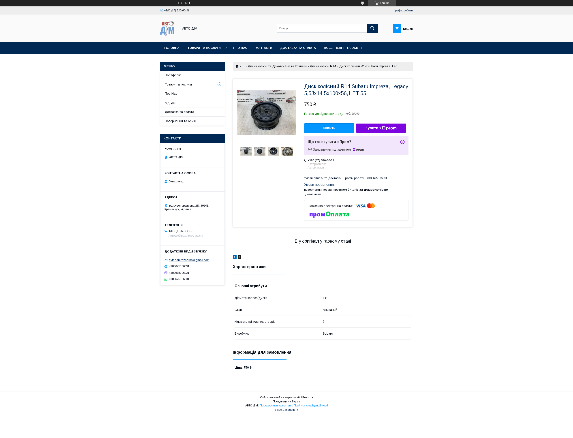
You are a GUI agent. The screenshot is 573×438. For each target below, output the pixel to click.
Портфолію (173, 75)
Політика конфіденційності (311, 405)
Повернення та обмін (180, 121)
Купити (329, 128)
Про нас (240, 47)
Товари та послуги (204, 47)
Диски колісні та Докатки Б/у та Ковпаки (277, 66)
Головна (171, 47)
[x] (239, 257)
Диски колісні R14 (323, 66)
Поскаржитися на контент (276, 405)
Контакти (263, 47)
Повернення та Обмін (343, 47)
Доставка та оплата (298, 47)
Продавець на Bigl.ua (286, 401)
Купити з (373, 128)
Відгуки (170, 103)
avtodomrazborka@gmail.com (189, 260)
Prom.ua (307, 397)
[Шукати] (372, 28)
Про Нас (171, 93)
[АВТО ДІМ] (168, 36)
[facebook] (235, 257)
